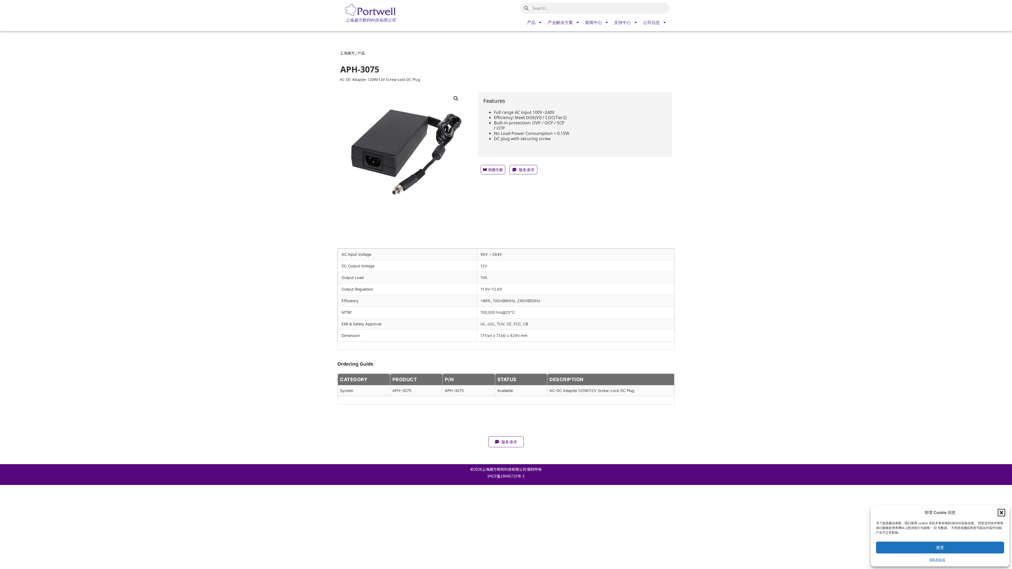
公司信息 (651, 22)
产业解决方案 (560, 22)
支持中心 (622, 22)
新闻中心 (593, 22)
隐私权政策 (937, 560)
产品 (531, 22)
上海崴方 (347, 53)
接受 (940, 547)
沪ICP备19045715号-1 (506, 476)
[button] (1001, 512)
